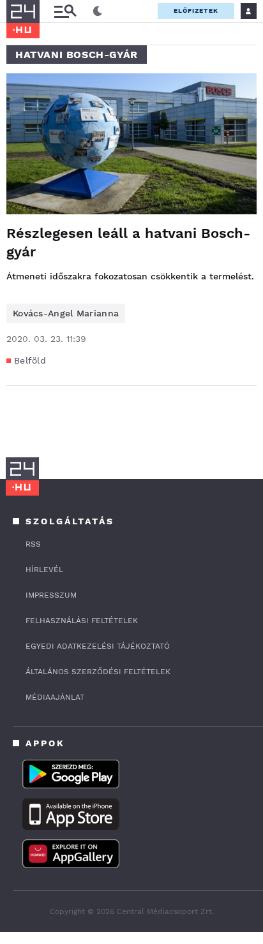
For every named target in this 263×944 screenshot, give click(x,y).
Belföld (30, 360)
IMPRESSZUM (51, 595)
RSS (33, 544)
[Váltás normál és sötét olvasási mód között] (97, 11)
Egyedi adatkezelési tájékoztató (98, 646)
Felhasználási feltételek (82, 620)
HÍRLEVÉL (44, 569)
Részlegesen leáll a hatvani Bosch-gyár (128, 242)
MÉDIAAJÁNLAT (55, 697)
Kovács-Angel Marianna (66, 313)
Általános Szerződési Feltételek (98, 671)
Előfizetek (196, 10)
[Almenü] (65, 11)
